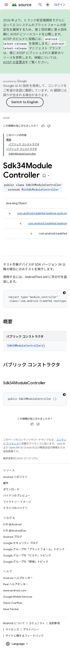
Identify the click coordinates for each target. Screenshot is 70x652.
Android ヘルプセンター (18, 578)
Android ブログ (12, 537)
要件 (6, 483)
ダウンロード (11, 489)
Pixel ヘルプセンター (15, 584)
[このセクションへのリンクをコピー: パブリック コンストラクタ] (7, 371)
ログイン (59, 4)
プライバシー (31, 629)
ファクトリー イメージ (17, 502)
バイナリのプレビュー (16, 495)
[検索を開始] (40, 4)
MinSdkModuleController (40, 189)
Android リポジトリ (15, 477)
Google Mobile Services (17, 596)
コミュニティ (37, 623)
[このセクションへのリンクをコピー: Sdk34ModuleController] (49, 383)
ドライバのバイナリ (15, 508)
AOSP (6, 118)
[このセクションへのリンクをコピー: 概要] (16, 322)
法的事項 (54, 623)
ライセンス (12, 629)
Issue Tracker (11, 609)
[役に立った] (43, 126)
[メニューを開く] (6, 4)
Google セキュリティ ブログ (20, 543)
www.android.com (14, 590)
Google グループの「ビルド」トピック (27, 555)
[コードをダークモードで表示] (64, 292)
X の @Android (12, 524)
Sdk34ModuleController (24, 345)
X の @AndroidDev (14, 530)
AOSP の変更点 (14, 62)
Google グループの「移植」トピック (25, 561)
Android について (14, 623)
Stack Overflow (12, 603)
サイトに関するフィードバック (24, 635)
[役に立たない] (49, 126)
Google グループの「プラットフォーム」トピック (34, 549)
